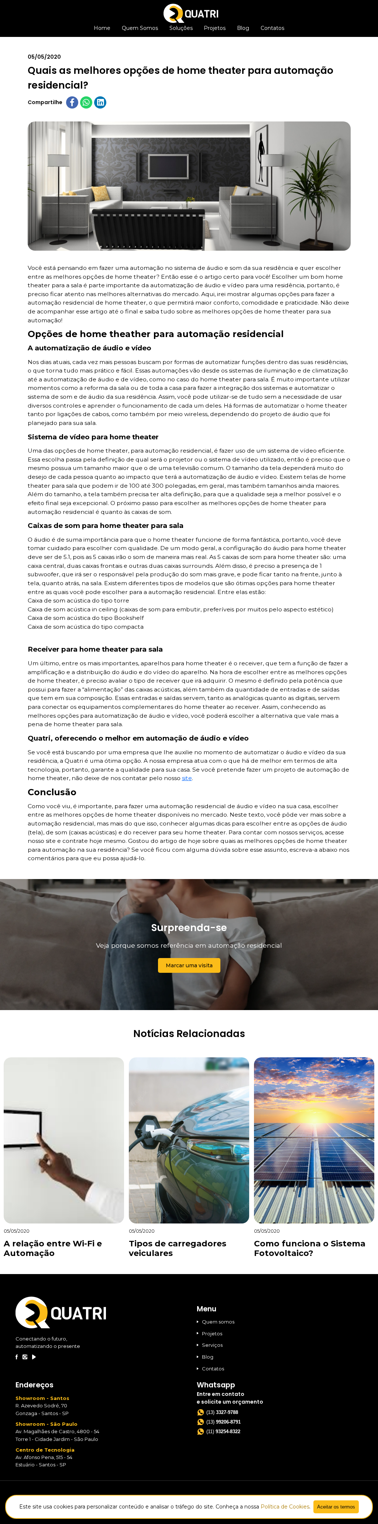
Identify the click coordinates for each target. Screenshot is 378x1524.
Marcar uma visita (189, 965)
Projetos (215, 28)
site (187, 778)
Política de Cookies (285, 1506)
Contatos (272, 28)
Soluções (181, 28)
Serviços (212, 1345)
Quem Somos (140, 28)
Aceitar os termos (336, 1507)
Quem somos (218, 1322)
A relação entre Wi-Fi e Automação (53, 1248)
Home (102, 28)
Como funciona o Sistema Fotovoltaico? (309, 1248)
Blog (243, 28)
